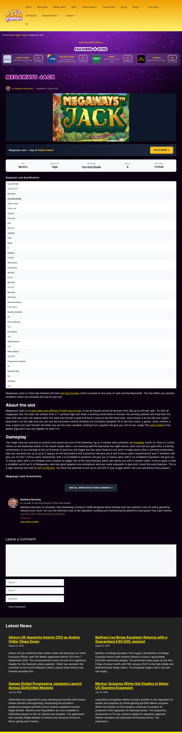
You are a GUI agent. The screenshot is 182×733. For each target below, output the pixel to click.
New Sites (42, 7)
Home (29, 7)
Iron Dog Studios (69, 393)
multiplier (139, 442)
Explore (70, 15)
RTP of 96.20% (46, 468)
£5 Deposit (31, 15)
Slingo (124, 7)
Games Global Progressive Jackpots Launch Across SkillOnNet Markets (45, 686)
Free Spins (153, 7)
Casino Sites (108, 7)
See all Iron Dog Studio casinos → (91, 487)
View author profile (29, 521)
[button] (27, 24)
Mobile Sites (59, 7)
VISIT (38, 58)
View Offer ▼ (38, 62)
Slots (73, 7)
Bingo (136, 7)
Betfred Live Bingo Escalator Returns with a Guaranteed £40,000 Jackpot (131, 639)
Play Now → (161, 150)
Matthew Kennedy (24, 88)
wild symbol (157, 425)
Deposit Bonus (49, 15)
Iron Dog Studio (91, 166)
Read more (25, 518)
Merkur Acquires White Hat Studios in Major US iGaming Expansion (132, 686)
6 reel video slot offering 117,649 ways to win (55, 410)
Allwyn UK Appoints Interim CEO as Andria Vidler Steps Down (44, 639)
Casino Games (89, 7)
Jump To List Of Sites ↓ (91, 42)
